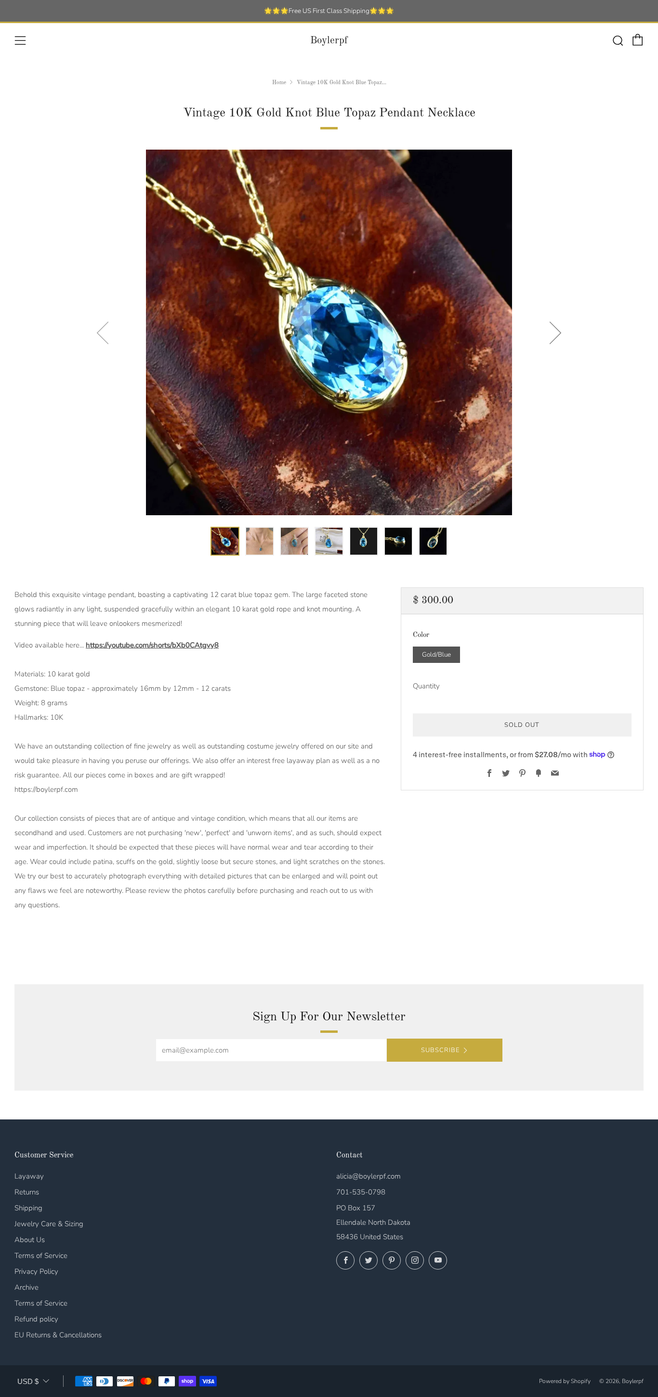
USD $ (28, 1381)
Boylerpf (329, 41)
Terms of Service (40, 1255)
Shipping (28, 1208)
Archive (26, 1287)
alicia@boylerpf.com (368, 1176)
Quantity (426, 685)
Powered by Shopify (565, 1381)
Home (279, 83)
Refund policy (36, 1319)
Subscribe (440, 1050)
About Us (29, 1240)
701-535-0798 (360, 1192)
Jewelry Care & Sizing (48, 1224)
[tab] (225, 541)
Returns (26, 1192)
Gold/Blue (436, 654)
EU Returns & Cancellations (58, 1335)
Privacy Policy (36, 1271)
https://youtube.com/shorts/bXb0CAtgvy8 (152, 645)
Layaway (29, 1176)
